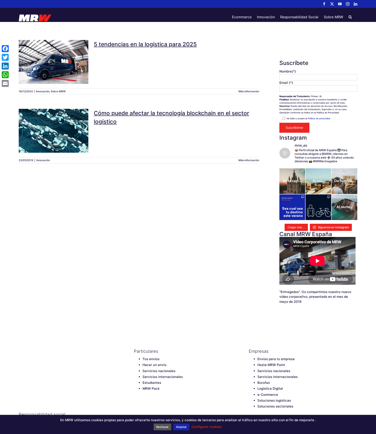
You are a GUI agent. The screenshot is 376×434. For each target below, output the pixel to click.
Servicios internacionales (163, 377)
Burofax (263, 383)
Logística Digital (270, 388)
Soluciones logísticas (274, 400)
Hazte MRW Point (271, 365)
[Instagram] (159, 414)
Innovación (42, 91)
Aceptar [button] (181, 427)
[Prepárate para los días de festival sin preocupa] (344, 181)
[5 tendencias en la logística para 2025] (53, 62)
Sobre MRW (58, 91)
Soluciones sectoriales (275, 406)
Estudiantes (152, 383)
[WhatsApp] (5, 74)
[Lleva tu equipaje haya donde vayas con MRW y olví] (318, 207)
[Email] (5, 83)
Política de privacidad (319, 118)
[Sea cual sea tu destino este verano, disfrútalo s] (292, 207)
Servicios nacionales (159, 371)
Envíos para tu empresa (276, 359)
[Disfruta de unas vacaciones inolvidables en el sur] (318, 181)
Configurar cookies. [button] (206, 427)
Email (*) (286, 83)
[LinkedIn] (166, 414)
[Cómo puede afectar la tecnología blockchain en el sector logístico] (53, 131)
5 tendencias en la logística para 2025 (53, 56)
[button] (350, 17)
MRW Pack (151, 388)
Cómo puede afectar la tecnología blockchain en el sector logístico (53, 122)
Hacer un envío (154, 365)
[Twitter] (143, 414)
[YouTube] (151, 414)
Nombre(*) (287, 71)
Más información (248, 91)
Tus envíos (151, 359)
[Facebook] (136, 414)
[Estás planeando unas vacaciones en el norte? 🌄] (344, 207)
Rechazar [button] (162, 427)
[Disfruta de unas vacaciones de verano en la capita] (292, 181)
